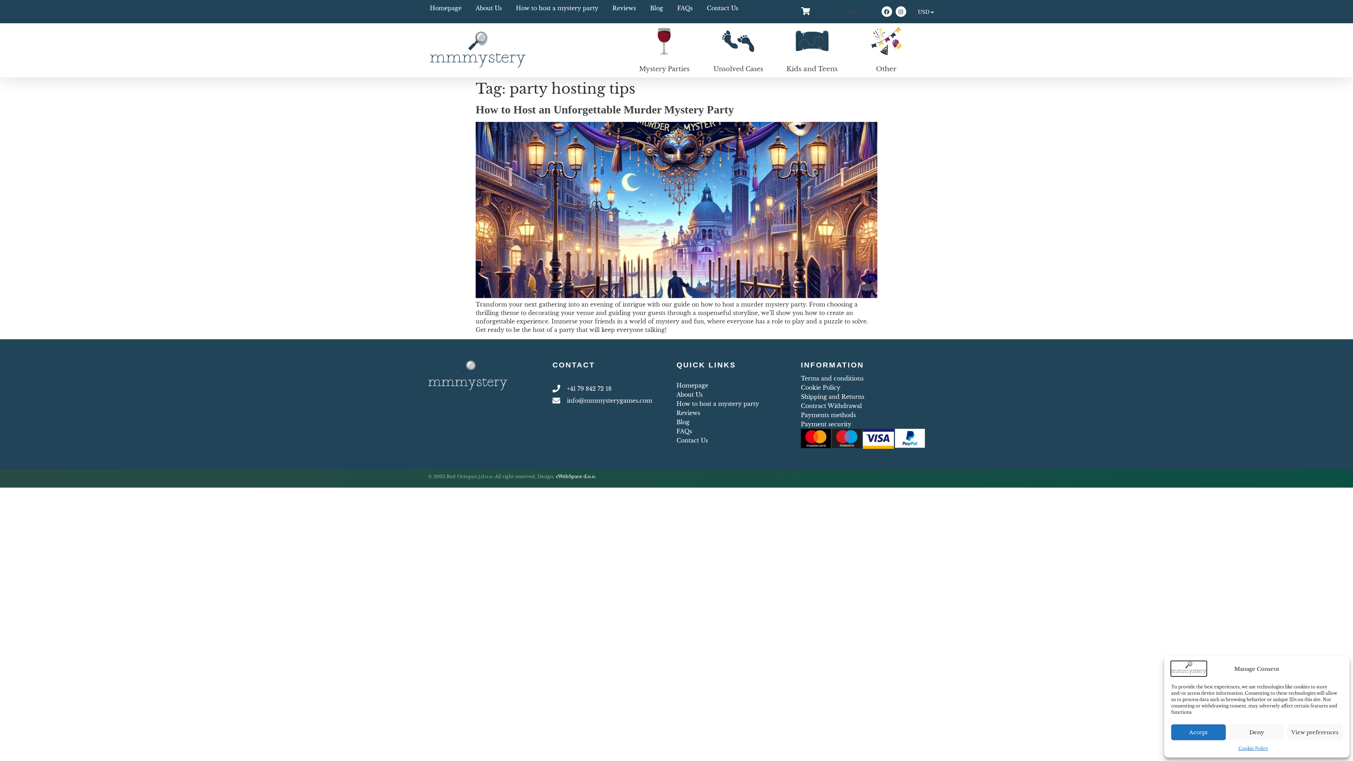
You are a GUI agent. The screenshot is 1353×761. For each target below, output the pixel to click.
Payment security (826, 424)
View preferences (1315, 732)
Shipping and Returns (832, 396)
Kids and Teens (812, 69)
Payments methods (828, 415)
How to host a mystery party (557, 8)
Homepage (446, 8)
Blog (656, 8)
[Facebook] (887, 11)
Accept (1198, 732)
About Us (489, 8)
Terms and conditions (832, 378)
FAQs (685, 8)
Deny (1256, 732)
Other (886, 69)
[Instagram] (901, 11)
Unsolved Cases (738, 69)
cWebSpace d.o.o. (576, 477)
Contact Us (722, 8)
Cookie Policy (1253, 748)
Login (850, 11)
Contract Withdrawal (831, 405)
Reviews (624, 8)
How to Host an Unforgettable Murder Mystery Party (605, 109)
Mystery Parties (664, 69)
